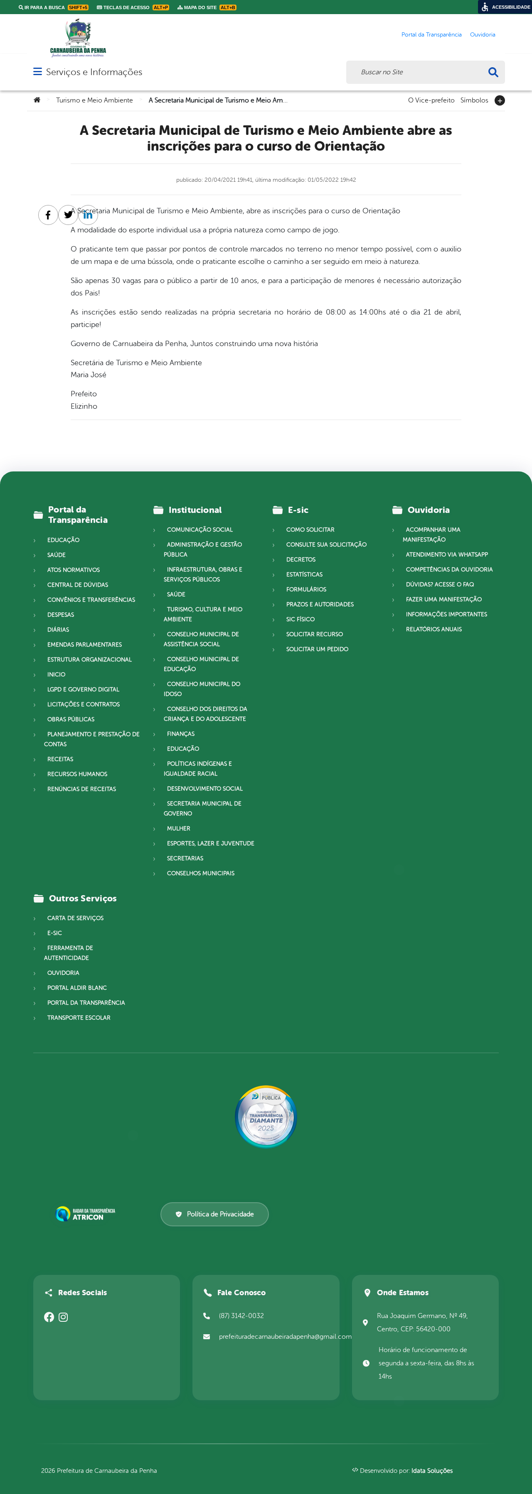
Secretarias (185, 858)
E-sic (54, 933)
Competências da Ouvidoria (449, 569)
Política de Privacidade (220, 1214)
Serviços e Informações (94, 72)
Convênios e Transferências (91, 600)
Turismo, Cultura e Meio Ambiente (203, 614)
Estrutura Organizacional (89, 660)
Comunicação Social (200, 530)
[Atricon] (86, 1214)
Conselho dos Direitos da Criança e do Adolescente (205, 714)
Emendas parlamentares (84, 645)
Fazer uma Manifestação (444, 599)
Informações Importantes (446, 614)
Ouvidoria (63, 973)
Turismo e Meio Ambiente (94, 100)
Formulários (306, 589)
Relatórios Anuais (434, 629)
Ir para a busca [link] (55, 7)
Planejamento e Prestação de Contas (92, 739)
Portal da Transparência (86, 1003)
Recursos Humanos (77, 774)
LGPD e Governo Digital (83, 689)
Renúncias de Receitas (81, 789)
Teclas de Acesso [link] (135, 7)
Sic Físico (300, 619)
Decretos (300, 560)
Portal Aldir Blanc (77, 988)
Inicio (56, 674)
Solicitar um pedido (317, 649)
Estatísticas (304, 574)
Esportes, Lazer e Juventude (210, 843)
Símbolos (474, 100)
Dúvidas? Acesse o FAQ (440, 584)
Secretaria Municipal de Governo (202, 809)
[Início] (37, 100)
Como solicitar (310, 530)
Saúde (56, 555)
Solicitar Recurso (314, 634)
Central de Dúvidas (77, 585)
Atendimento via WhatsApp (447, 555)
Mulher (178, 828)
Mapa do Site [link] (209, 7)
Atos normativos (73, 570)
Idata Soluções (432, 1470)
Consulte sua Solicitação (326, 545)
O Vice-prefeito (431, 100)
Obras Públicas (70, 719)
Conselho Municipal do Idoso (202, 689)
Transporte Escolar (79, 1018)
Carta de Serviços (75, 918)
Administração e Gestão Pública (203, 550)
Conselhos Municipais (200, 873)
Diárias (58, 630)
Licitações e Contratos (83, 704)
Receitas (60, 759)
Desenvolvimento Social (205, 789)
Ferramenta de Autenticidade (68, 953)
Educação (63, 540)
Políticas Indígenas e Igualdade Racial (198, 769)
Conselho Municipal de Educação (201, 664)
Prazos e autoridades (320, 604)
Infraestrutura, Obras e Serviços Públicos (203, 574)
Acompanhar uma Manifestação (432, 535)
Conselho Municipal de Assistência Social (201, 639)
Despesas (60, 615)
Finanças (181, 734)
